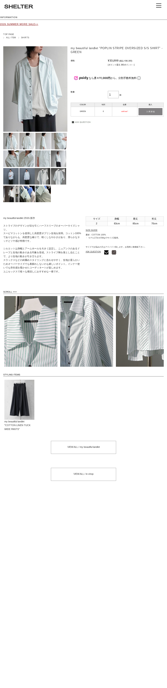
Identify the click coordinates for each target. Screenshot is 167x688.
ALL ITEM (11, 38)
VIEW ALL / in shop (83, 474)
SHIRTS (25, 38)
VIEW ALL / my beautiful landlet (83, 447)
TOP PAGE (8, 34)
